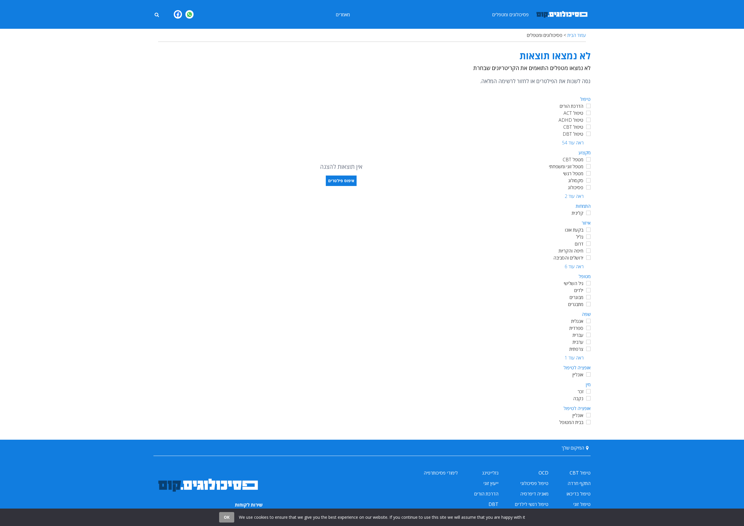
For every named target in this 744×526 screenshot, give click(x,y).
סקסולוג (575, 180)
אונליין (578, 374)
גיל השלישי (573, 283)
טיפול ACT (573, 113)
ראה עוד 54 (573, 142)
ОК (227, 517)
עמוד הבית (576, 35)
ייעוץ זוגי (490, 483)
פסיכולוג (575, 187)
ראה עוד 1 (574, 358)
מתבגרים (575, 304)
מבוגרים (576, 297)
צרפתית (576, 349)
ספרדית (576, 328)
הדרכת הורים (571, 106)
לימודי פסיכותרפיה (441, 473)
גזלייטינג (490, 473)
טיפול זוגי (582, 504)
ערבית (578, 342)
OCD (543, 473)
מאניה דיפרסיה (534, 494)
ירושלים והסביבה (568, 258)
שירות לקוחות (249, 505)
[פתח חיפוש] (156, 14)
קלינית (577, 213)
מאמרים (343, 14)
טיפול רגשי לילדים (531, 504)
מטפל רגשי (573, 173)
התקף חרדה (579, 483)
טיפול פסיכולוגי (534, 483)
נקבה (578, 398)
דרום (579, 244)
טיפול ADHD (571, 120)
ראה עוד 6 (574, 266)
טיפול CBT (573, 127)
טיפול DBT (573, 134)
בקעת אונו (574, 230)
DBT (493, 504)
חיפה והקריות (571, 251)
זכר (580, 391)
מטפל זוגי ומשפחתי (566, 166)
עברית (578, 335)
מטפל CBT (573, 159)
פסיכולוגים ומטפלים (510, 14)
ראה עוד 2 (574, 196)
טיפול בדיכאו (578, 494)
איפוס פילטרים (341, 180)
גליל (579, 237)
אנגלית (577, 321)
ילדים (578, 290)
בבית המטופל (571, 422)
